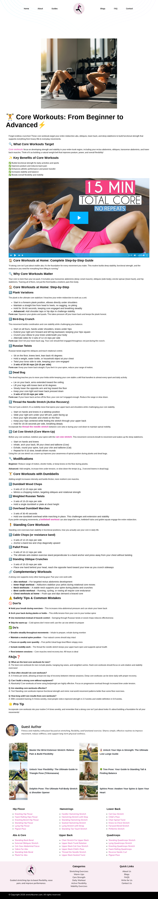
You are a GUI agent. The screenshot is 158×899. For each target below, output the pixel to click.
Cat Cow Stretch (116, 814)
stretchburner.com (34, 894)
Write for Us (126, 880)
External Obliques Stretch (26, 843)
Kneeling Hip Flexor (24, 814)
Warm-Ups (79, 874)
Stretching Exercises (79, 871)
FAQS (126, 877)
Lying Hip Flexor (22, 826)
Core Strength (79, 877)
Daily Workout (79, 880)
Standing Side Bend (24, 852)
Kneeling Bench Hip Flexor (27, 820)
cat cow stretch (64, 437)
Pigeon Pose (20, 829)
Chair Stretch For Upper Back (75, 840)
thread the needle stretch (35, 427)
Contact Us (127, 883)
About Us (126, 871)
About (40, 8)
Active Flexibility (79, 883)
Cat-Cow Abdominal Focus (27, 846)
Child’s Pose (114, 817)
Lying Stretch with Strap (73, 826)
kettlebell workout (49, 519)
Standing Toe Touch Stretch (74, 829)
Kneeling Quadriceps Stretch (122, 846)
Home (26, 8)
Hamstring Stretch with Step (75, 817)
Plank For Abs (21, 855)
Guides (55, 8)
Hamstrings (65, 809)
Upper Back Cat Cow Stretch (75, 846)
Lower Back (112, 809)
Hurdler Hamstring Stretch (74, 814)
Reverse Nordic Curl (118, 852)
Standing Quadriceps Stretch (122, 840)
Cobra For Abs (21, 849)
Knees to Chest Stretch (119, 823)
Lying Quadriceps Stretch (120, 843)
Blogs (126, 874)
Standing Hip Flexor (24, 823)
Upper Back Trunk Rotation (74, 843)
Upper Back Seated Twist (73, 855)
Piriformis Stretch (116, 829)
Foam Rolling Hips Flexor (26, 817)
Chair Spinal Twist (117, 820)
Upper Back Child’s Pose (73, 849)
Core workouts (16, 149)
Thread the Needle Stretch (74, 852)
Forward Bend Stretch (119, 826)
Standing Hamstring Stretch (75, 820)
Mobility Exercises (79, 886)
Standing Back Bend (24, 840)
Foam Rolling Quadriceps (120, 849)
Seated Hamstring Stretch (74, 823)
